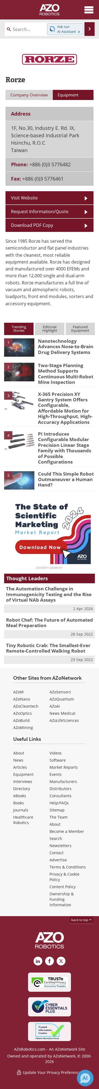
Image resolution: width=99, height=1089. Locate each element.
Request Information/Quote (39, 211)
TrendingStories (19, 328)
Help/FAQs (59, 802)
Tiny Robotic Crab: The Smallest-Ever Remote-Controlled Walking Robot (48, 648)
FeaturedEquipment (80, 328)
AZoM (18, 691)
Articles (20, 767)
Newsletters (61, 845)
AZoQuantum (62, 699)
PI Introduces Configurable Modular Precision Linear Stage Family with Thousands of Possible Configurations (64, 448)
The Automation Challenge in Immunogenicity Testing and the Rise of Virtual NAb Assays (49, 594)
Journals (20, 810)
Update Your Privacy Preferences (52, 1072)
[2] (19, 371)
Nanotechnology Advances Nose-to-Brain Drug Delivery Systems (65, 346)
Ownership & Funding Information (62, 899)
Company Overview (29, 95)
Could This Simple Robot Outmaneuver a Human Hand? (66, 479)
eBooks (19, 795)
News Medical (62, 713)
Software (58, 760)
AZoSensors (60, 691)
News (18, 760)
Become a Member (67, 831)
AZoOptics (22, 713)
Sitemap (57, 810)
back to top (80, 919)
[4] (19, 440)
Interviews (22, 781)
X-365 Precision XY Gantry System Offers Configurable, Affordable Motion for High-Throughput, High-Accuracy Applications (65, 408)
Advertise (58, 859)
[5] (19, 480)
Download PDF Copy (32, 225)
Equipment (23, 774)
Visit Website (24, 198)
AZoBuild (21, 720)
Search (56, 838)
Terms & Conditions (68, 867)
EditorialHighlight (49, 328)
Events (56, 774)
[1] (19, 347)
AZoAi (55, 706)
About (18, 753)
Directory (21, 788)
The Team (59, 817)
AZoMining (23, 727)
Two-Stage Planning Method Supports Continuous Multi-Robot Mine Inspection (65, 373)
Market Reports (64, 767)
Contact (57, 852)
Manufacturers (63, 781)
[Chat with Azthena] (85, 1078)
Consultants (61, 795)
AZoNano (21, 699)
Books (18, 802)
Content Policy (63, 886)
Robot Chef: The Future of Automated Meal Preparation (49, 622)
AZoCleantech (25, 706)
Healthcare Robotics (23, 819)
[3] (19, 400)
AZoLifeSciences (64, 720)
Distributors (61, 788)
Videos (56, 753)
